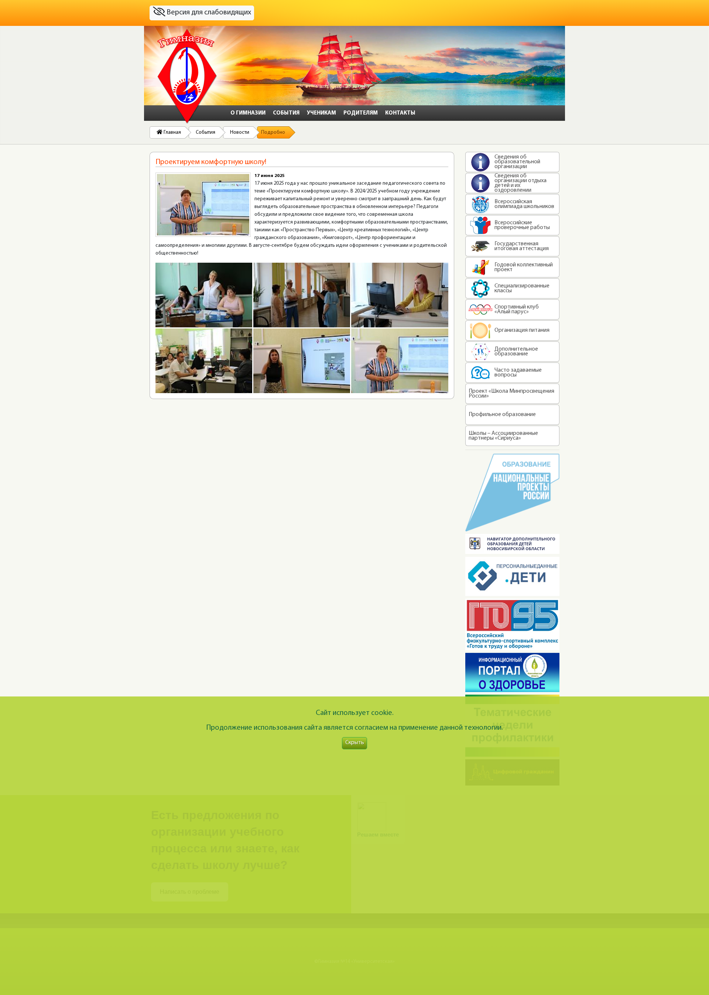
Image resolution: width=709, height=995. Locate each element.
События (286, 113)
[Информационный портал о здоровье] (512, 672)
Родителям (360, 113)
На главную (187, 76)
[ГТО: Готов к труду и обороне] (512, 624)
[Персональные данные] (512, 576)
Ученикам (321, 113)
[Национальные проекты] (512, 492)
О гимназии (248, 113)
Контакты (400, 113)
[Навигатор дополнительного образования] (512, 544)
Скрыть (354, 743)
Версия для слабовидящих (208, 12)
